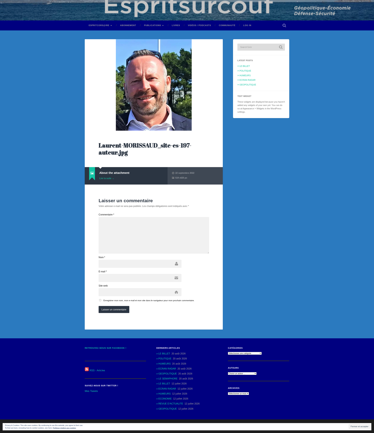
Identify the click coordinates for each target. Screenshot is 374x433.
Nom (102, 257)
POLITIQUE (245, 71)
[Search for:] (261, 47)
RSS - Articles (97, 370)
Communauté (227, 25)
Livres (176, 25)
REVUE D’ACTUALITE (170, 403)
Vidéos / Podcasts (199, 25)
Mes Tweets (91, 391)
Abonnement (128, 25)
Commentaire (106, 215)
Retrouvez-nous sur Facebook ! (105, 348)
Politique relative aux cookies (64, 428)
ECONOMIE (165, 398)
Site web (103, 286)
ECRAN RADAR (247, 80)
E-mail (103, 271)
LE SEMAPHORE (168, 378)
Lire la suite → (106, 178)
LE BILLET (244, 66)
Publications (152, 25)
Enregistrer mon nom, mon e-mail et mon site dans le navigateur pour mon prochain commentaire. (148, 300)
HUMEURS (245, 75)
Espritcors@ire (99, 25)
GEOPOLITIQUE (247, 84)
